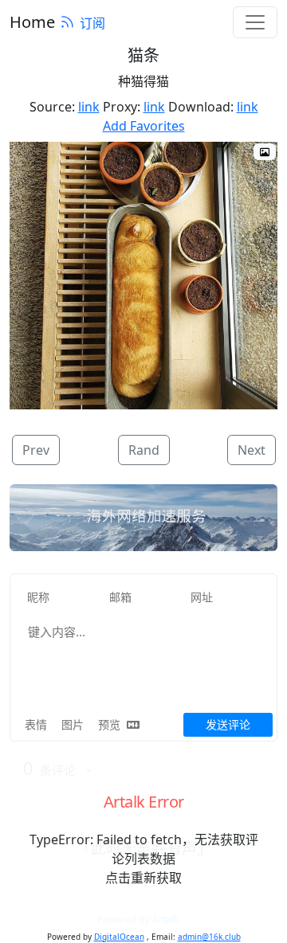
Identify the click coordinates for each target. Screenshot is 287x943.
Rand (143, 450)
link (89, 106)
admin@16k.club (209, 936)
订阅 (92, 23)
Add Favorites (144, 126)
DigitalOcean (119, 936)
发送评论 (228, 724)
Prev (35, 450)
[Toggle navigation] (255, 22)
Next (251, 450)
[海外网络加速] (143, 517)
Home (32, 22)
